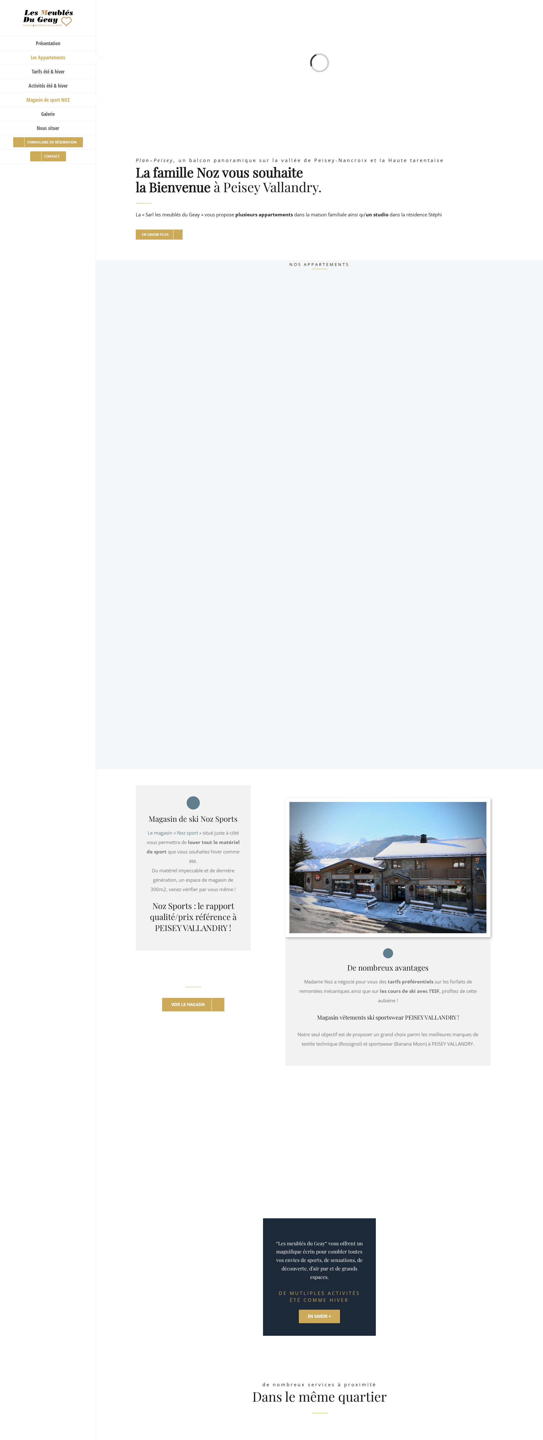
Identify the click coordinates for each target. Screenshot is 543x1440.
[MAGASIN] (387, 807)
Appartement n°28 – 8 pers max (365, 421)
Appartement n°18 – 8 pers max (180, 421)
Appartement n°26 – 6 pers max (180, 571)
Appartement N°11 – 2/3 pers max (182, 722)
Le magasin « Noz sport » (174, 833)
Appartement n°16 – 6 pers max (365, 571)
